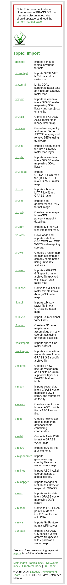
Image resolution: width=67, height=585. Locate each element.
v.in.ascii (20, 404)
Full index (49, 566)
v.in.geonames (23, 456)
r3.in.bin (19, 302)
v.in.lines (20, 470)
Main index (20, 562)
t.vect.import (22, 351)
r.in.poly (19, 212)
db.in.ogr (20, 61)
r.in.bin (19, 145)
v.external (20, 365)
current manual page (29, 21)
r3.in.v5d (20, 317)
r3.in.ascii (20, 288)
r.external (20, 84)
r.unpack (20, 270)
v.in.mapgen (22, 482)
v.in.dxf (19, 436)
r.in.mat (19, 189)
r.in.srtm (19, 226)
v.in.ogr (19, 493)
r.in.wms (20, 235)
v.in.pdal (20, 507)
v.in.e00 (19, 447)
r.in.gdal (19, 157)
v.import (19, 386)
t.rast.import (22, 343)
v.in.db (19, 418)
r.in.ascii (20, 116)
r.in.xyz (19, 252)
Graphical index (31, 566)
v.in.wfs (19, 522)
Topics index (36, 562)
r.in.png (19, 200)
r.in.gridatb (21, 171)
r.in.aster (20, 128)
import (17, 553)
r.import (19, 99)
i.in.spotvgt (21, 73)
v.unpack (20, 530)
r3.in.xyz (20, 325)
